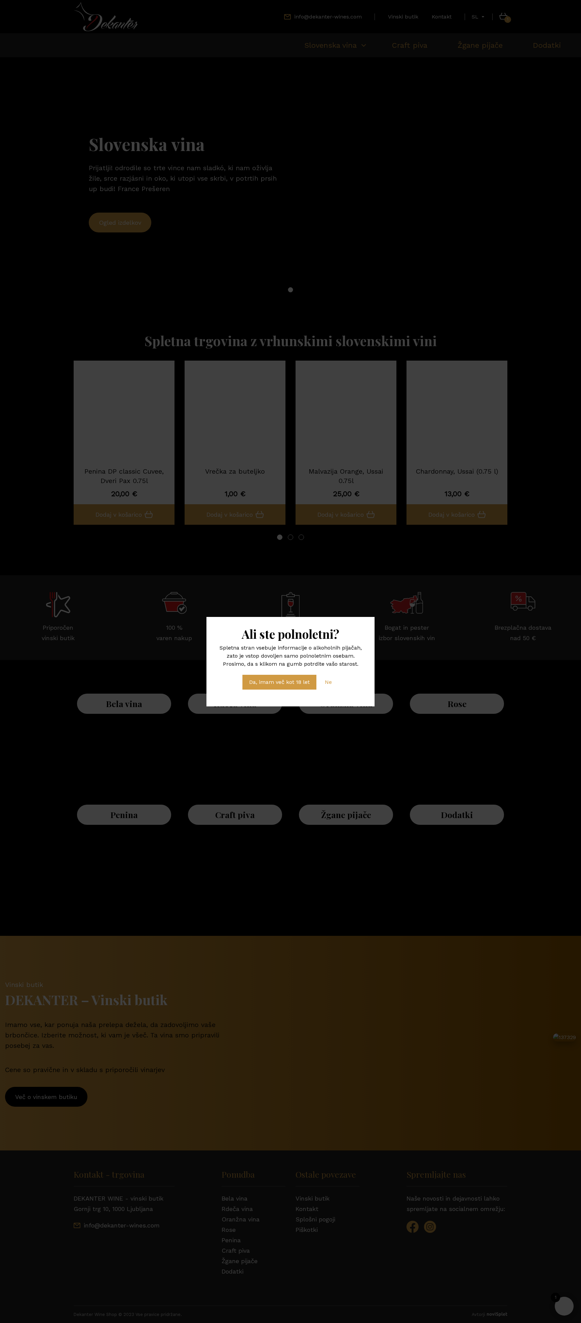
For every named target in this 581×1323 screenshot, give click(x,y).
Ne (328, 682)
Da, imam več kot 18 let (279, 682)
